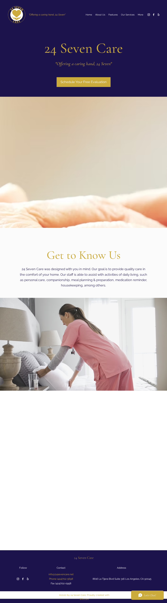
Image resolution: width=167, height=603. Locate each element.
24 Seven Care (84, 558)
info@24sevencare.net (61, 574)
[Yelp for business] (158, 14)
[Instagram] (148, 14)
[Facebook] (153, 14)
